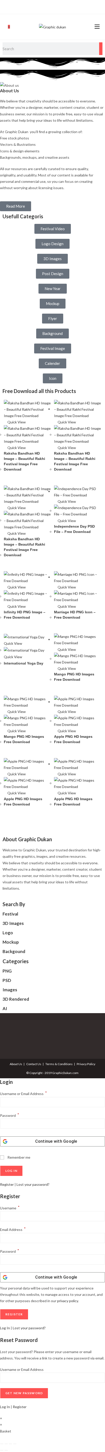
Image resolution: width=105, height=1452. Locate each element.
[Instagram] (52, 6)
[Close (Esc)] (15, 1443)
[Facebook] (46, 6)
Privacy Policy (86, 1064)
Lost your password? (33, 1184)
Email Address (13, 1229)
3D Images (13, 923)
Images (10, 989)
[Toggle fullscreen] (6, 1443)
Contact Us (33, 1064)
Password (9, 1115)
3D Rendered (16, 999)
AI (5, 1008)
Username (10, 1208)
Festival (10, 914)
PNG (7, 971)
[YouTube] (57, 6)
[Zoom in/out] (2, 1443)
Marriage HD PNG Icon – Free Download (75, 614)
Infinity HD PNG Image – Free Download (24, 614)
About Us (16, 1064)
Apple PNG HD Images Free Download (73, 739)
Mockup (11, 942)
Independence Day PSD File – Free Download (74, 529)
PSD (7, 980)
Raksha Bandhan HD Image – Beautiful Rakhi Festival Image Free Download (24, 461)
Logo (8, 932)
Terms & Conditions (59, 1064)
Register (7, 1184)
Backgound (14, 951)
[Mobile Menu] (97, 27)
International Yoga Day (23, 663)
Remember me (18, 1157)
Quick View (16, 422)
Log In (5, 1328)
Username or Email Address (23, 1093)
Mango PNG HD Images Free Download (74, 677)
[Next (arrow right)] (6, 1450)
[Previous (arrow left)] (2, 1450)
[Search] (100, 48)
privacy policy (67, 1301)
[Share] (10, 1443)
